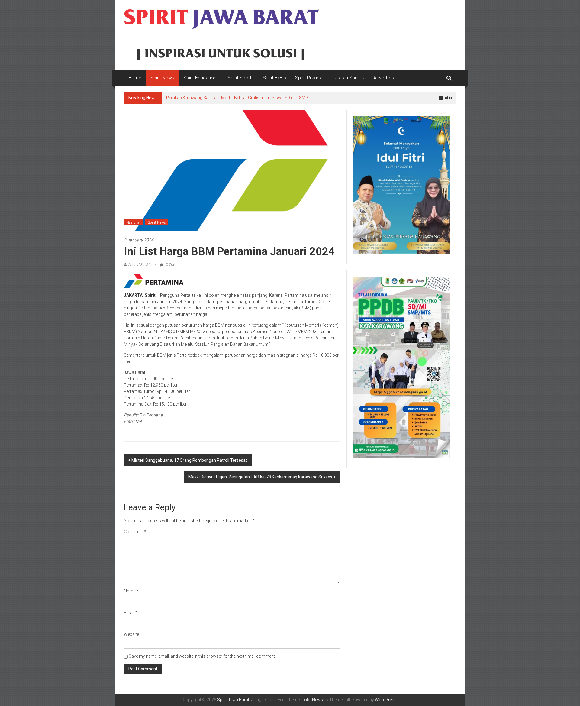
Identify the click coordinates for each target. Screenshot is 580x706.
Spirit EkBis (274, 78)
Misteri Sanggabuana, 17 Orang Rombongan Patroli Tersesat (189, 460)
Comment (135, 531)
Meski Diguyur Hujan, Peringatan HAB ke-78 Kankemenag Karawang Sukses (260, 476)
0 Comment (175, 265)
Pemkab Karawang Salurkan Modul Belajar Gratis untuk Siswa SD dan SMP (237, 97)
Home (134, 78)
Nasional (133, 222)
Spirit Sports (241, 78)
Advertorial (384, 78)
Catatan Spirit (345, 78)
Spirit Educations (201, 78)
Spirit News (162, 78)
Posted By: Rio (139, 265)
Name (131, 590)
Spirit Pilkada (308, 78)
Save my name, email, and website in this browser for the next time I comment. (202, 656)
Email (130, 612)
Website (131, 634)
